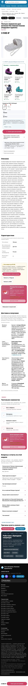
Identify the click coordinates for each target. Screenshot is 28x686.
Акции (2, 620)
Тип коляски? (5, 515)
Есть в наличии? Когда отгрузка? (11, 490)
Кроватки (3, 588)
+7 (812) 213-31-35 (16, 355)
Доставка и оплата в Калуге (7, 608)
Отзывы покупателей (6, 635)
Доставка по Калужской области (8, 611)
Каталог (3, 5)
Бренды (8, 5)
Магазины (13, 5)
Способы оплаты (5, 617)
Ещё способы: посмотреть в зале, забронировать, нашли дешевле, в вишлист (14, 137)
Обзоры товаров (5, 622)
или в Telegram (20, 528)
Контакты (3, 624)
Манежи (3, 592)
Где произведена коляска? (9, 484)
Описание (18, 17)
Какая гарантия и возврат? (9, 475)
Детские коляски (16, 9)
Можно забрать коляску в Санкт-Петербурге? (11, 506)
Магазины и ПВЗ (5, 629)
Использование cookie (20, 671)
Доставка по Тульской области (8, 610)
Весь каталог (4, 595)
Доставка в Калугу (5, 615)
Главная (3, 9)
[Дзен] (10, 576)
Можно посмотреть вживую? (10, 511)
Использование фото (5, 673)
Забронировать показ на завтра (11, 274)
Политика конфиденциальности (7, 669)
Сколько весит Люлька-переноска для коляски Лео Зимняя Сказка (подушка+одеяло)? (12, 468)
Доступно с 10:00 (14, 300)
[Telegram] (2, 576)
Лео (17, 11)
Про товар (4, 17)
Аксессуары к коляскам (8, 11)
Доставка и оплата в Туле (7, 606)
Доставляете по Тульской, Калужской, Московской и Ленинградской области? (12, 500)
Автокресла (4, 590)
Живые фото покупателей (9, 306)
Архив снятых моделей (6, 639)
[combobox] (17, 2)
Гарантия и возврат (5, 619)
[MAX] (6, 576)
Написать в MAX (8, 281)
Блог (2, 637)
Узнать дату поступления (15, 131)
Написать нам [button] (20, 576)
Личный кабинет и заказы (7, 601)
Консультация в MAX (8, 528)
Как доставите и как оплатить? (10, 494)
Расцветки (11, 17)
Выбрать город (7, 126)
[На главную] (2, 2)
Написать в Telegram (9, 277)
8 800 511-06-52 (5, 571)
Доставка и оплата (22, 5)
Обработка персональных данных (8, 671)
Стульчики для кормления (7, 593)
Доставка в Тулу (5, 613)
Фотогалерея (4, 633)
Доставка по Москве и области (8, 604)
